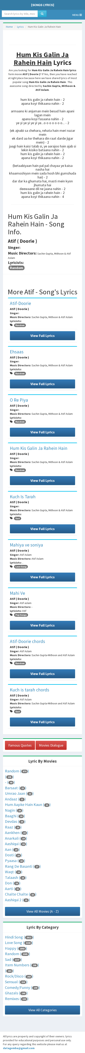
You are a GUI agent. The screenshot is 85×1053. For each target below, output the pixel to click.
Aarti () (13, 888)
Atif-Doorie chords (27, 641)
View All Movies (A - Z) (42, 911)
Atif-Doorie (20, 303)
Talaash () (15, 877)
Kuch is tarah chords (29, 690)
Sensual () (16, 981)
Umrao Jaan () (19, 793)
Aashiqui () (16, 843)
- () (10, 782)
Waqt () (13, 871)
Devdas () (15, 821)
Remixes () (16, 998)
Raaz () (13, 827)
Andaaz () (15, 799)
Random (16, 268)
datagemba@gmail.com (19, 1048)
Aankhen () (16, 832)
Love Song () (19, 942)
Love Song (20, 566)
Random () (17, 770)
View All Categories (42, 1010)
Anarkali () (16, 838)
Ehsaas (17, 352)
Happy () (16, 948)
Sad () (13, 959)
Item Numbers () (22, 964)
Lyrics (20, 26)
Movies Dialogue (51, 745)
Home (9, 26)
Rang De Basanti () (23, 866)
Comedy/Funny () (22, 987)
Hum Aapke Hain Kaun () (28, 804)
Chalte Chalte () (20, 894)
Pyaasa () (15, 860)
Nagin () (14, 810)
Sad (17, 518)
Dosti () (13, 854)
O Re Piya (19, 400)
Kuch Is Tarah (23, 496)
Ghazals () (16, 992)
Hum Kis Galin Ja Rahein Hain (38, 448)
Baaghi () (15, 815)
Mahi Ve (17, 593)
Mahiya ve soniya (26, 545)
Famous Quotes (20, 745)
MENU (75, 15)
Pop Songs (21, 614)
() (9, 776)
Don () (12, 882)
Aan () (12, 849)
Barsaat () (15, 787)
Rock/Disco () (19, 976)
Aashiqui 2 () (17, 899)
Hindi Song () (19, 937)
